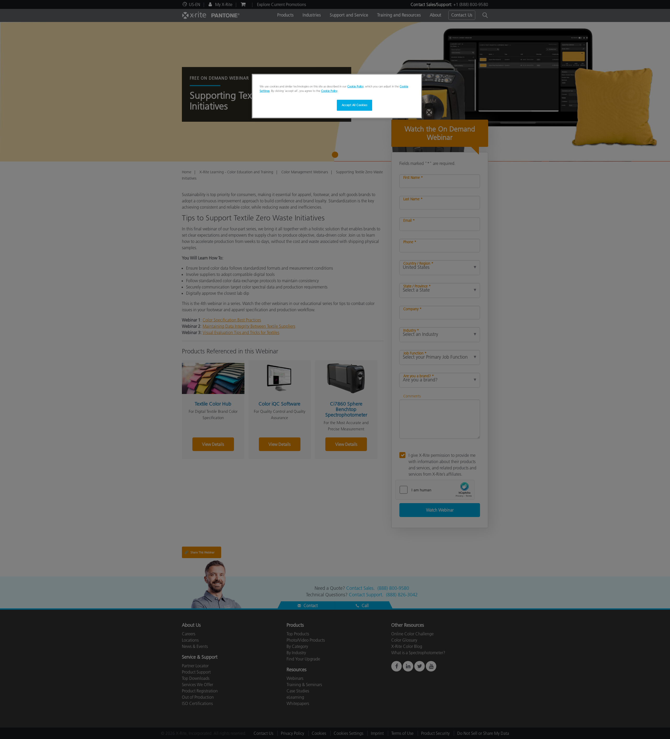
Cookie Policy (355, 86)
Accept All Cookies (354, 105)
